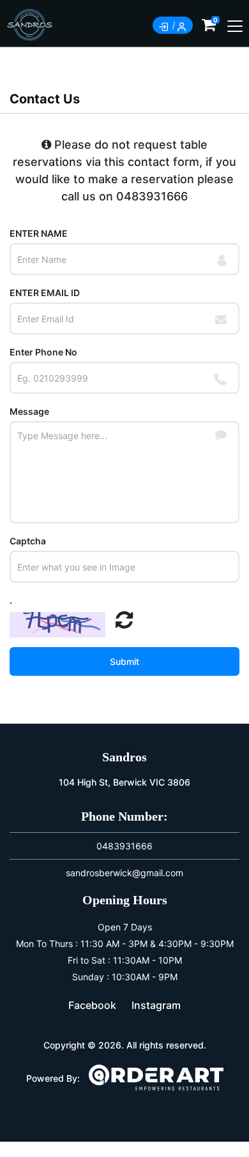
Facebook (92, 1005)
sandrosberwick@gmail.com (124, 872)
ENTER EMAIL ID (45, 292)
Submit (124, 661)
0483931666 (152, 196)
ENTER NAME (39, 233)
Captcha (28, 540)
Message (29, 411)
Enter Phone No (43, 352)
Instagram (156, 1005)
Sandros (124, 757)
